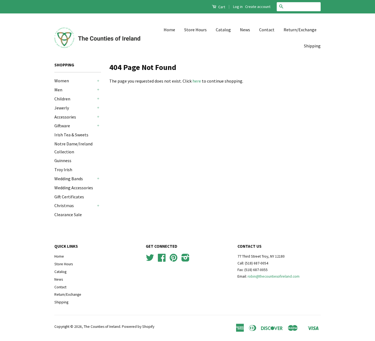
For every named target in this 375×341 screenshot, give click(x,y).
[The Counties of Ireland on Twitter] (150, 259)
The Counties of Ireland (102, 326)
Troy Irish (63, 169)
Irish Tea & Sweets (71, 134)
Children (62, 99)
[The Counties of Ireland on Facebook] (162, 259)
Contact (267, 29)
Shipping (312, 46)
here (196, 81)
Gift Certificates (69, 196)
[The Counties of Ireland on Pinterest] (173, 259)
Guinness (62, 160)
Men (58, 89)
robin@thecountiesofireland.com (274, 276)
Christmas (64, 205)
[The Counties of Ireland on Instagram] (185, 259)
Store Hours (195, 29)
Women (61, 80)
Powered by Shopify (138, 326)
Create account (257, 6)
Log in (238, 6)
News (245, 29)
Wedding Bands (68, 178)
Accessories (65, 117)
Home (169, 29)
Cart (221, 6)
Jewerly (61, 108)
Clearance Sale (68, 214)
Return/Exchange (300, 29)
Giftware (62, 125)
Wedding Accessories (73, 187)
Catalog (223, 29)
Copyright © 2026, (69, 326)
